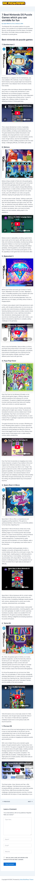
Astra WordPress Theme (26, 879)
